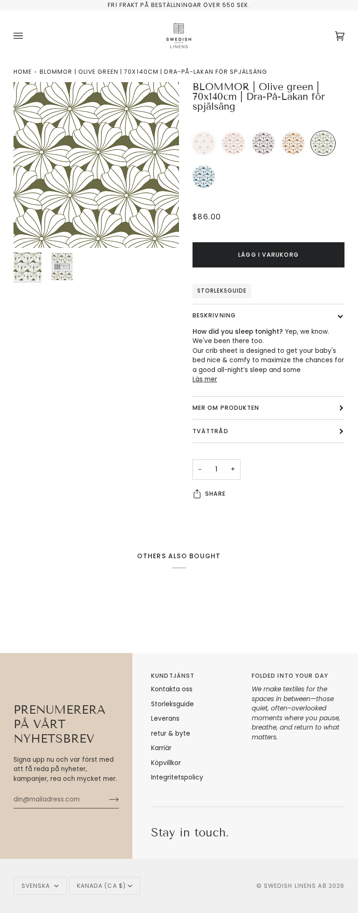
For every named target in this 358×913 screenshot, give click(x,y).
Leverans (165, 718)
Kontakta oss (172, 689)
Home (23, 72)
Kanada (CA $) (101, 886)
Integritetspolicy (177, 777)
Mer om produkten (226, 408)
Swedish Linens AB (295, 886)
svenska (36, 886)
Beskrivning (214, 315)
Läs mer (205, 379)
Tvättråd (210, 431)
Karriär (161, 748)
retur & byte (170, 733)
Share (215, 494)
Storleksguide (222, 291)
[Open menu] (27, 36)
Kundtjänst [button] (172, 676)
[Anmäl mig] (106, 799)
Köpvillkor (166, 762)
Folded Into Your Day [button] (290, 676)
